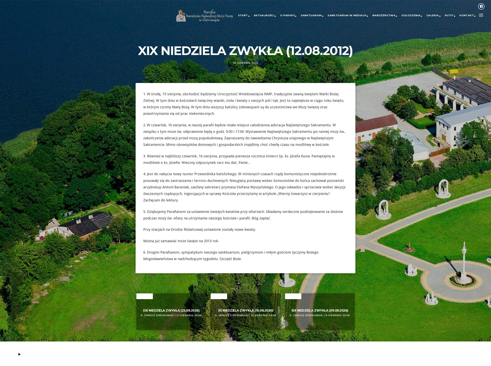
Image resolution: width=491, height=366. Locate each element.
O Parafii (287, 15)
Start (243, 15)
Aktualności (264, 15)
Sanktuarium (311, 15)
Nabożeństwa (383, 15)
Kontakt (467, 15)
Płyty (449, 15)
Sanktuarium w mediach (347, 15)
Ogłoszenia (410, 15)
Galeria (432, 15)
